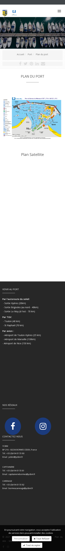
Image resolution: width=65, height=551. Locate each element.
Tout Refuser (42, 538)
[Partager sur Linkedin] (37, 64)
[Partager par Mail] (43, 64)
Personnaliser (21, 538)
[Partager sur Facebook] (20, 64)
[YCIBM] (12, 10)
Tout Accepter (32, 545)
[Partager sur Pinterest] (31, 64)
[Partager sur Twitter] (25, 64)
